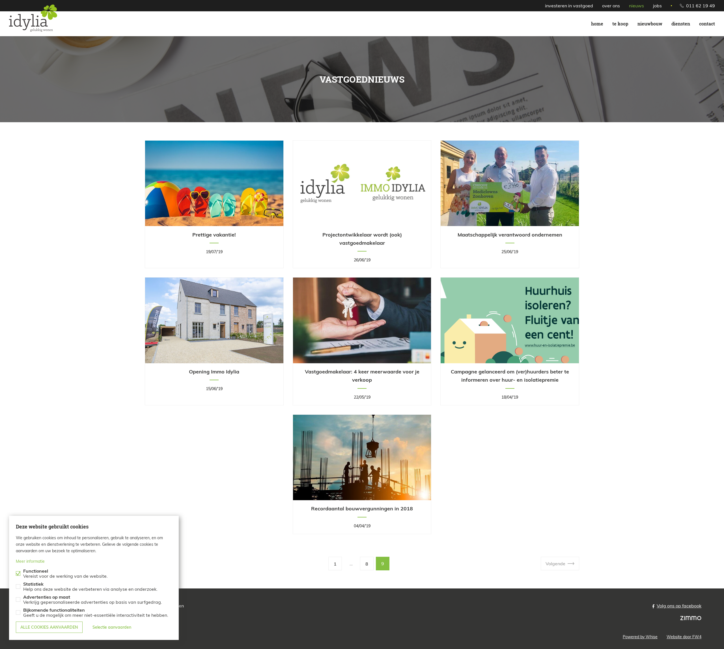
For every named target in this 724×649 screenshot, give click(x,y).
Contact (707, 24)
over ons (611, 5)
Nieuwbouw (649, 24)
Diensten (680, 24)
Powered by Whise (640, 636)
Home (597, 24)
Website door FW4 (684, 636)
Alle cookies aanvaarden (49, 627)
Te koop (620, 24)
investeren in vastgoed (569, 5)
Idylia (35, 18)
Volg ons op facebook (679, 606)
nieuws (636, 5)
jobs (657, 5)
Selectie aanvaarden (111, 627)
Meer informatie (30, 561)
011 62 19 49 (700, 5)
